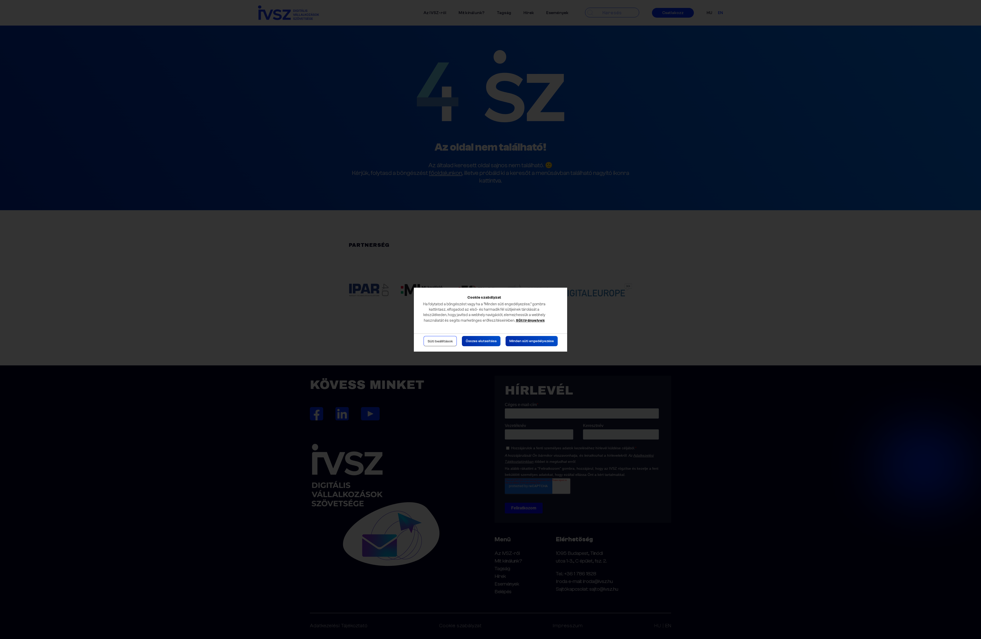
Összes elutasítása (481, 341)
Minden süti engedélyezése (531, 341)
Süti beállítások (440, 341)
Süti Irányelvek (530, 320)
